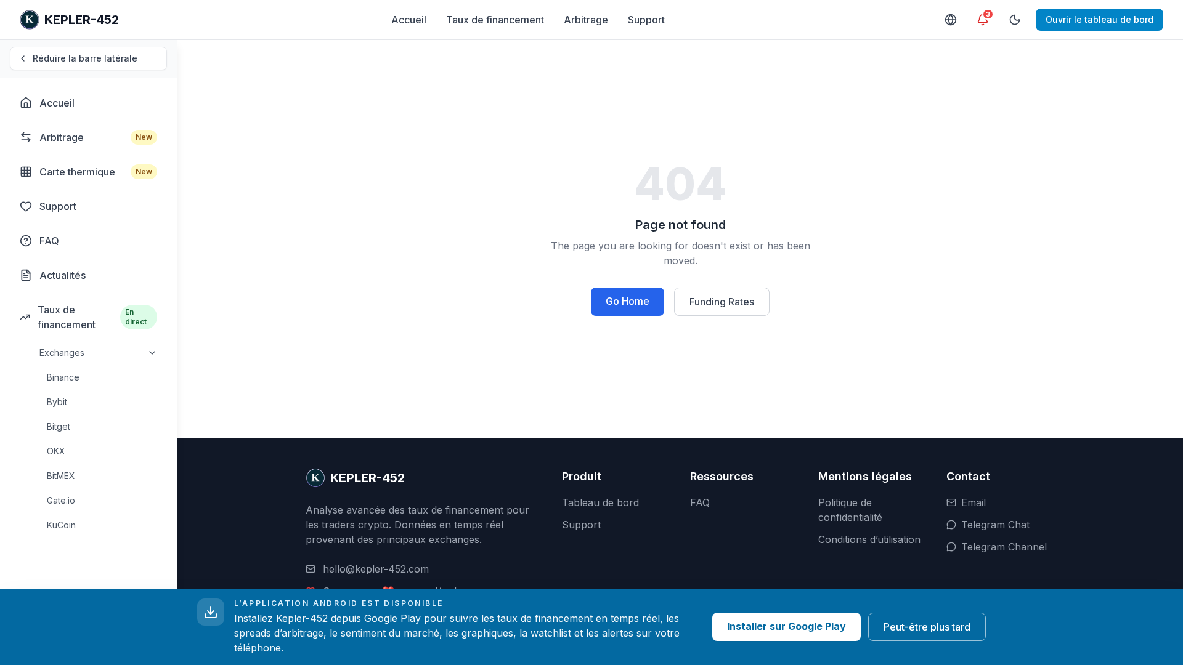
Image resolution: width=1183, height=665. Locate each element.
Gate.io (61, 500)
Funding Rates (721, 302)
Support (646, 20)
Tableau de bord (600, 502)
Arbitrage (586, 20)
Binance (63, 377)
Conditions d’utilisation (869, 539)
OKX (56, 451)
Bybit (57, 402)
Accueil (408, 20)
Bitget (58, 426)
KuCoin (61, 525)
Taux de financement (495, 20)
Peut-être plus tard (927, 627)
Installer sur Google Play (786, 626)
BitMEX (61, 475)
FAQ (700, 502)
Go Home (627, 301)
